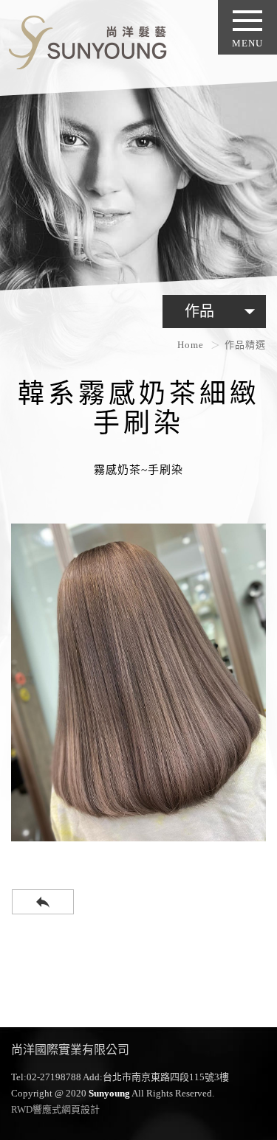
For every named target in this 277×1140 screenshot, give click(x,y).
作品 (223, 311)
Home (190, 344)
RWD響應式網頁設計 (55, 1109)
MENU (247, 43)
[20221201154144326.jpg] (138, 682)
